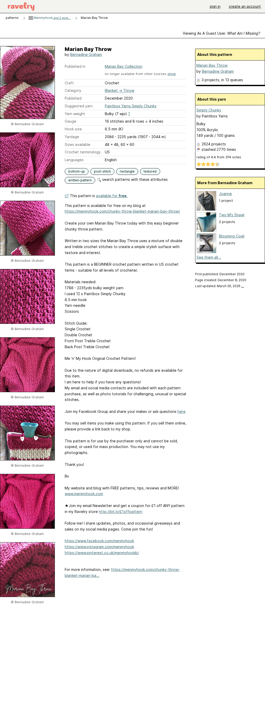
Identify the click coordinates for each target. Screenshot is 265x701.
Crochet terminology (83, 152)
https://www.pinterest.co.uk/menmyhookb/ (102, 552)
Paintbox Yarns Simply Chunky (131, 106)
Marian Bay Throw (211, 65)
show (171, 74)
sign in (215, 6)
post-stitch (102, 171)
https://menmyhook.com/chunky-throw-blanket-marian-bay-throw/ (122, 211)
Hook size (73, 129)
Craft (69, 83)
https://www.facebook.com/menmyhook (99, 541)
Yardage (72, 137)
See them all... (208, 257)
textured (150, 171)
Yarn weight (75, 113)
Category (73, 90)
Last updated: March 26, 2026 (219, 286)
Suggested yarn (79, 106)
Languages (74, 160)
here (182, 411)
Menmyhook (52, 18)
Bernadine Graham (86, 54)
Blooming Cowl (231, 236)
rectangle (127, 171)
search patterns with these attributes (134, 179)
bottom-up (76, 171)
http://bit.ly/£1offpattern (120, 511)
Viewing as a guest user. (221, 33)
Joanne (225, 193)
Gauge (70, 121)
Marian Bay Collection (123, 66)
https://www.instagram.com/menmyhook (99, 547)
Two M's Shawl (231, 215)
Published (73, 98)
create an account (245, 6)
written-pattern (80, 180)
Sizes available (77, 144)
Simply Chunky (208, 110)
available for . (112, 195)
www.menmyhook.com (84, 493)
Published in (75, 66)
